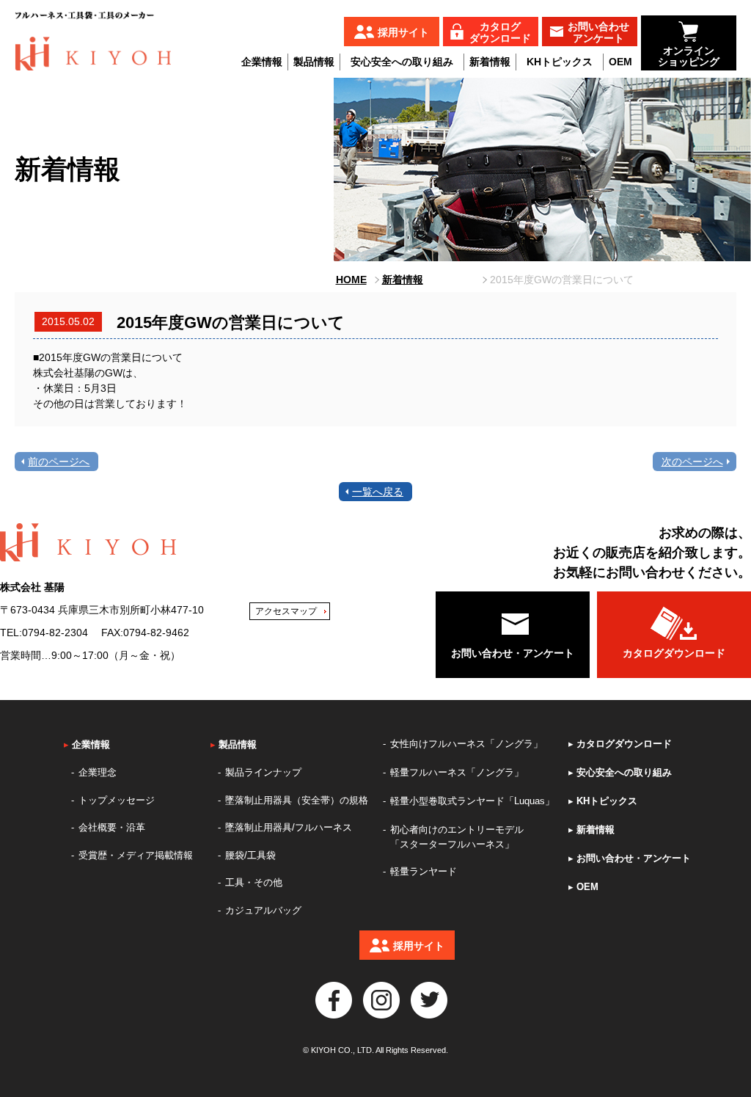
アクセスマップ (286, 611)
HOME (351, 279)
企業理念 (97, 772)
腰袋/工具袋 (250, 855)
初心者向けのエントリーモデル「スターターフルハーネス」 (457, 837)
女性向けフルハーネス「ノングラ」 (466, 743)
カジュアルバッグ (263, 910)
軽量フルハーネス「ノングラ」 (457, 772)
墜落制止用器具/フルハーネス (288, 827)
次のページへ (692, 461)
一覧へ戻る (377, 492)
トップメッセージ (116, 800)
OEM (620, 62)
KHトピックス (560, 62)
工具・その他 (253, 882)
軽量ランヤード (423, 871)
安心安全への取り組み (402, 62)
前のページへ (58, 461)
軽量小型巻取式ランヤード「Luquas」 (472, 800)
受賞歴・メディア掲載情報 (135, 855)
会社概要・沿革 (111, 827)
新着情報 (489, 62)
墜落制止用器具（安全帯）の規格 (296, 800)
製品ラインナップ (263, 772)
